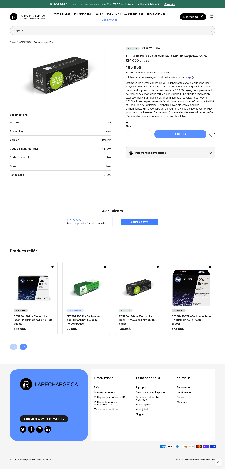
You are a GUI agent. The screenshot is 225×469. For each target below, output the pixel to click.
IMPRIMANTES (82, 13)
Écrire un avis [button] (139, 221)
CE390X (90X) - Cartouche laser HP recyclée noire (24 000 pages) (37, 42)
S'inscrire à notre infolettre (44, 418)
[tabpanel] (60, 149)
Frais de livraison (134, 72)
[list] (60, 75)
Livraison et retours (105, 392)
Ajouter (180, 134)
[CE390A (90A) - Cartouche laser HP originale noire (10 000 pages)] (34, 288)
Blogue (139, 414)
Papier (180, 397)
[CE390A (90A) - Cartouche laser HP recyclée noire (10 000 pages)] (139, 288)
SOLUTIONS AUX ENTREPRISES (125, 13)
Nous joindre (142, 409)
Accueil (13, 42)
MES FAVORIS (109, 19)
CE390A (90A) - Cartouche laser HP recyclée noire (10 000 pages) (138, 320)
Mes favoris (183, 402)
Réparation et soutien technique (147, 398)
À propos (140, 387)
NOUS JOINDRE (156, 13)
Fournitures (183, 387)
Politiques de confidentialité (109, 397)
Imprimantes (184, 392)
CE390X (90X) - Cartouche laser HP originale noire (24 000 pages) (191, 320)
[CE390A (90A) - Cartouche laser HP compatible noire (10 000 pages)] (86, 288)
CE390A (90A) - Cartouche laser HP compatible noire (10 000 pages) (83, 320)
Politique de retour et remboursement (106, 403)
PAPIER (99, 13)
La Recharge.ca (24, 459)
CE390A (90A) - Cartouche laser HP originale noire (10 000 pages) (33, 320)
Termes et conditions (106, 409)
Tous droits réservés (41, 459)
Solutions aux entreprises (150, 392)
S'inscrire (169, 4)
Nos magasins (143, 404)
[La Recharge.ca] (49, 379)
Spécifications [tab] (19, 114)
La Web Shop (209, 459)
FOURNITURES (62, 13)
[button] (212, 16)
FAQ (96, 387)
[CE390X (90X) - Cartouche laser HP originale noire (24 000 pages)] (191, 288)
